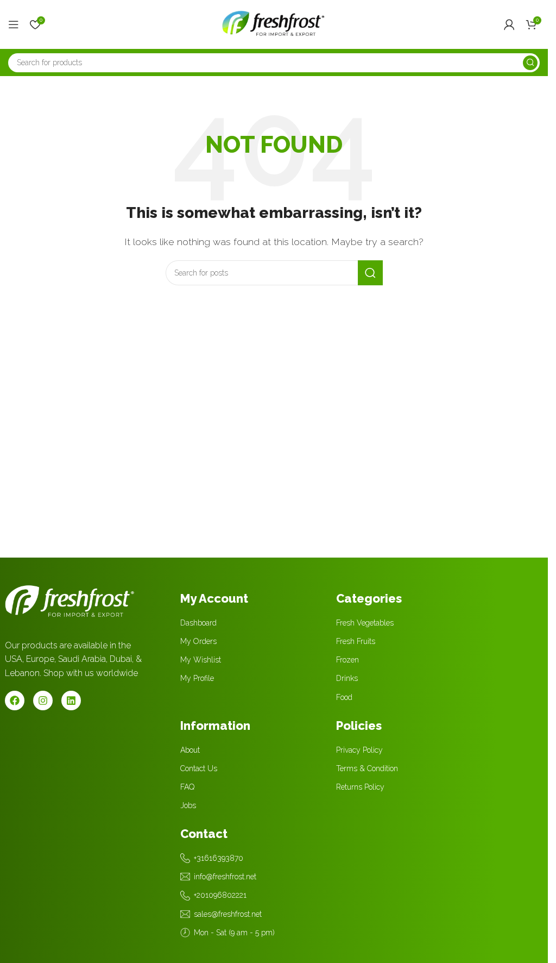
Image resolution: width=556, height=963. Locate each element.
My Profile (197, 678)
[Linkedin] (71, 700)
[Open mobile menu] (13, 24)
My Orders (198, 641)
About (190, 750)
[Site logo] (274, 23)
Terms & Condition (367, 768)
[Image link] (70, 600)
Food (344, 697)
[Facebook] (14, 700)
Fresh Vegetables (365, 622)
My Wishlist (200, 659)
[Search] (530, 62)
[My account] (509, 24)
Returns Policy (360, 787)
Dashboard (198, 622)
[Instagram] (43, 700)
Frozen (347, 659)
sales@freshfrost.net (228, 914)
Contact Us (198, 768)
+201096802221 (220, 895)
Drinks (347, 678)
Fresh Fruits (355, 641)
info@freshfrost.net (225, 876)
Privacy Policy (359, 750)
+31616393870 (218, 858)
